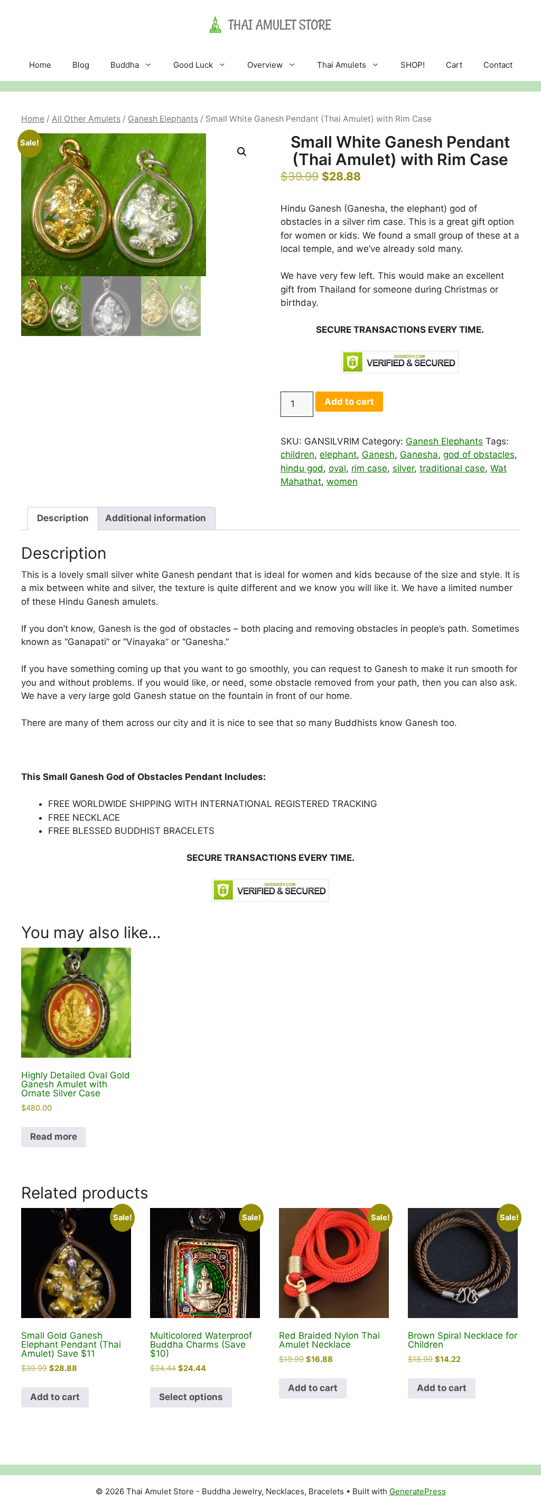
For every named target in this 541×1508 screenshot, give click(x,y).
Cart (454, 65)
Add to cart (349, 401)
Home (40, 65)
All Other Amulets (86, 119)
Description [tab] (63, 518)
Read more (53, 1136)
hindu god (302, 468)
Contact (497, 65)
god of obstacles (479, 454)
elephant (338, 454)
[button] (241, 151)
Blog (80, 65)
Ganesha (419, 454)
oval (337, 468)
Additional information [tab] (155, 518)
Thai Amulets (341, 65)
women (342, 481)
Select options (191, 1397)
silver (403, 468)
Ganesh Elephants (163, 119)
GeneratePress (417, 1491)
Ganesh (378, 454)
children (297, 454)
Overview (265, 65)
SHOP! (412, 65)
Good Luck (193, 65)
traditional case (452, 468)
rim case (369, 468)
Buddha (124, 65)
